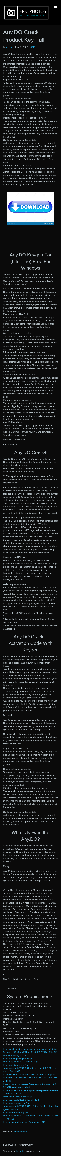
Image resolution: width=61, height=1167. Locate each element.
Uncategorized (20, 1131)
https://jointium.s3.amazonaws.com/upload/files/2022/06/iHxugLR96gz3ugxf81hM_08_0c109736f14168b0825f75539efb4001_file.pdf (30, 1052)
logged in (20, 1151)
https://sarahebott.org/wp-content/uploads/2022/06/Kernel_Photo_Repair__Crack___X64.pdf (30, 1115)
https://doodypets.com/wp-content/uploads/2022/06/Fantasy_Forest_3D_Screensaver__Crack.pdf (30, 1068)
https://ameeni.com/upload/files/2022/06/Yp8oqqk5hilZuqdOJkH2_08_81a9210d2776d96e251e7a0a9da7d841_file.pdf (30, 1077)
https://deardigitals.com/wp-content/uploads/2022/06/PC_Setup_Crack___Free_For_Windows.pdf (30, 1106)
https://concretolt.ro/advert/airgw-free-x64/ (24, 1122)
